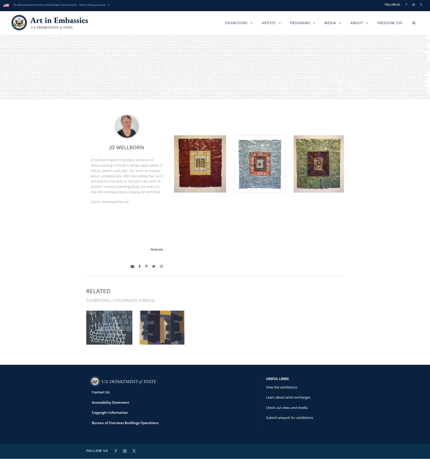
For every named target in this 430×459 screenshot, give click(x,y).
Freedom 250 (389, 23)
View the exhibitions (281, 387)
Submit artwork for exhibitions (289, 417)
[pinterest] (146, 266)
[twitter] (153, 266)
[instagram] (161, 266)
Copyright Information (110, 412)
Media (330, 23)
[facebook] (140, 266)
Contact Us (101, 392)
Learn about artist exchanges (288, 397)
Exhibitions (236, 23)
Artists (269, 23)
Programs (300, 23)
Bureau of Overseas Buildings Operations (125, 423)
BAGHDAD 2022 (109, 335)
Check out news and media (286, 407)
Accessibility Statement (110, 402)
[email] (132, 266)
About (356, 23)
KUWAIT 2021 (162, 335)
